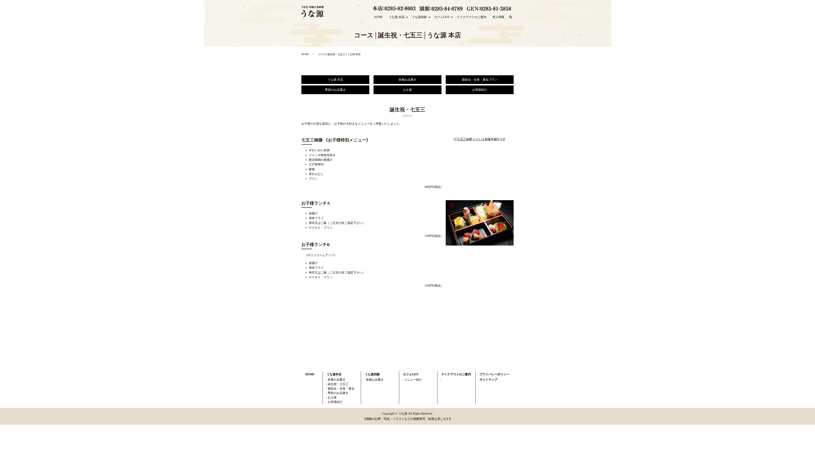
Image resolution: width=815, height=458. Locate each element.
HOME (378, 17)
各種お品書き (407, 79)
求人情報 (498, 17)
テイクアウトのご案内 (471, 17)
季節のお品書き (335, 89)
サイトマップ (488, 379)
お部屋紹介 (479, 89)
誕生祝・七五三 (338, 384)
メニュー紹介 (413, 379)
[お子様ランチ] (480, 222)
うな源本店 (334, 374)
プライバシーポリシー (494, 374)
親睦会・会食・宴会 (341, 388)
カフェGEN (441, 17)
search (512, 17)
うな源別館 (419, 17)
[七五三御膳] (480, 139)
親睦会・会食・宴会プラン (479, 79)
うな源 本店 (397, 17)
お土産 (407, 89)
